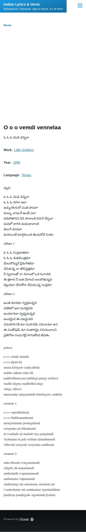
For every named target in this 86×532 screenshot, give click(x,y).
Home (7, 25)
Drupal (24, 519)
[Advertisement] (43, 79)
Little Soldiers (24, 150)
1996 (16, 162)
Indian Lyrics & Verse (22, 4)
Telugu (26, 175)
